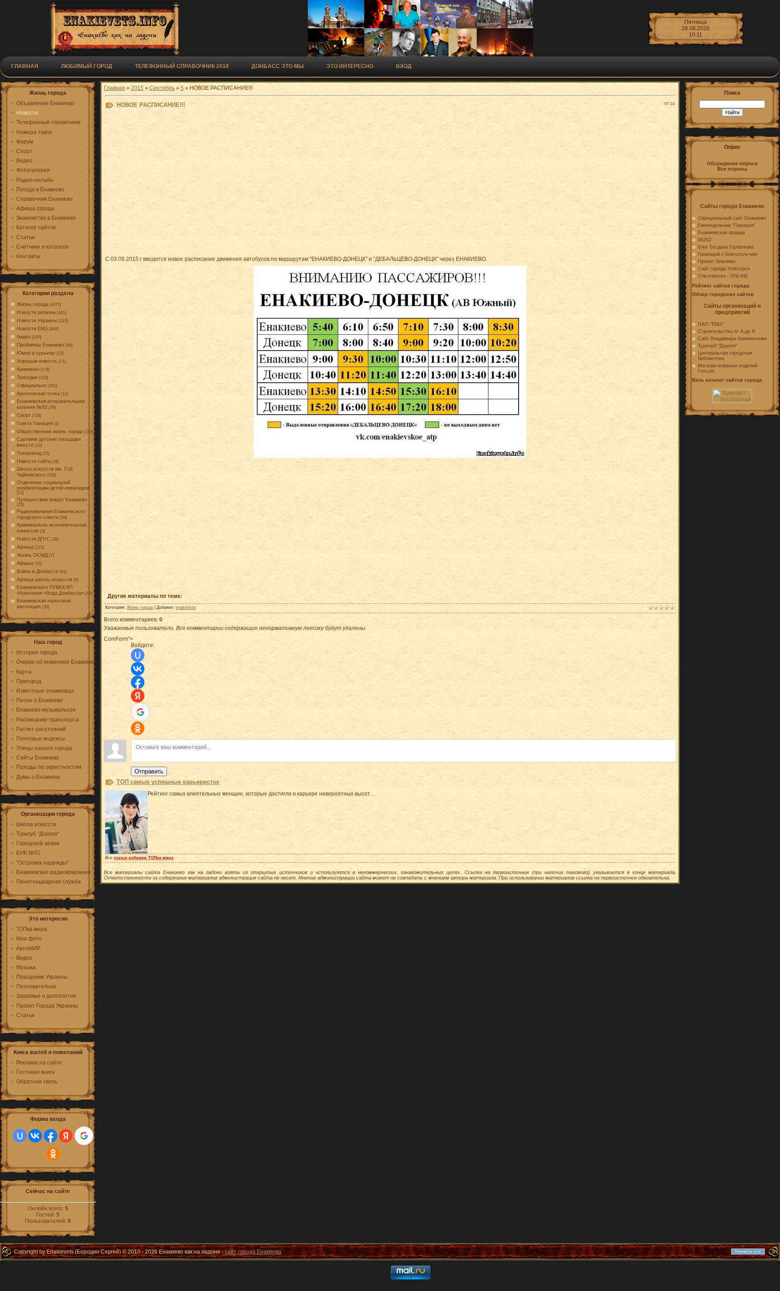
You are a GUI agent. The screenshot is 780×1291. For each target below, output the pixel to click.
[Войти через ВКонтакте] (35, 1136)
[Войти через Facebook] (50, 1136)
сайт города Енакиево (253, 1252)
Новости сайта (34, 461)
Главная (24, 66)
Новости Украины (37, 320)
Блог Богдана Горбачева (725, 247)
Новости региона (36, 312)
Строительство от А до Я (726, 331)
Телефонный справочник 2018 (182, 66)
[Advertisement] (326, 184)
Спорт (24, 415)
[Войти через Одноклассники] (53, 1154)
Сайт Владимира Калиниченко (732, 338)
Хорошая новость (37, 361)
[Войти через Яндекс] (66, 1136)
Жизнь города (32, 304)
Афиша (25, 547)
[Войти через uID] (20, 1136)
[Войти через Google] (83, 1135)
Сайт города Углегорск (724, 268)
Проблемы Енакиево (40, 344)
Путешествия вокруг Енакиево (52, 499)
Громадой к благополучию (727, 254)
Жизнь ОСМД (32, 555)
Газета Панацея (35, 423)
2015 (137, 88)
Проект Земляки (716, 261)
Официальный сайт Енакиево (732, 218)
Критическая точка (38, 393)
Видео (24, 336)
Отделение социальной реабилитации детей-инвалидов (53, 485)
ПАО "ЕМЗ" (711, 324)
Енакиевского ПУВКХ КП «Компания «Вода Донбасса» (50, 590)
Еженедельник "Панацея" (727, 225)
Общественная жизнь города (50, 431)
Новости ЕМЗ (32, 328)
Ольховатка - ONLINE (723, 275)
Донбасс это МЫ (277, 66)
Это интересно (349, 66)
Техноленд (29, 453)
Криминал (28, 369)
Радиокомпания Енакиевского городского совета (51, 514)
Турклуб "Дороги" (717, 345)
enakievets (186, 607)
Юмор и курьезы (36, 353)
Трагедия (27, 377)
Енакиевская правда (721, 232)
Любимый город (86, 66)
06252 (704, 239)
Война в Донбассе (37, 571)
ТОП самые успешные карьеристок (167, 781)
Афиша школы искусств (44, 579)
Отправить (149, 771)
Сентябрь (162, 88)
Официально (31, 385)
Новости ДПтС (33, 538)
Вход (404, 66)
